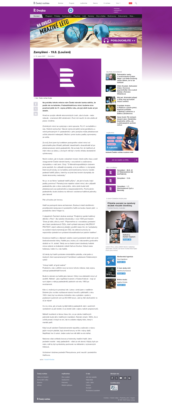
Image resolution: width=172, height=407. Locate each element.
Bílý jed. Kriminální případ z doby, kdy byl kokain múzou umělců (127, 99)
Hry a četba (100, 16)
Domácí (37, 16)
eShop (39, 385)
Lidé (84, 16)
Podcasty (65, 382)
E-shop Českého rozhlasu (116, 198)
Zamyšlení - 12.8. (123, 178)
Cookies (106, 398)
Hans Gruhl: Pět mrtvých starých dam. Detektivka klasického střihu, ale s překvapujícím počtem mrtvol (126, 121)
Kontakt (88, 388)
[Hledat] (136, 3)
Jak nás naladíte (91, 377)
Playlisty (77, 16)
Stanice (95, 3)
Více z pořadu (111, 167)
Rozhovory (112, 16)
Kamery (116, 12)
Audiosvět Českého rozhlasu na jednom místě (119, 152)
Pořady (57, 16)
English (133, 398)
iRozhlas (60, 3)
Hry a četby (110, 137)
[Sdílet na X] (36, 109)
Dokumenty (122, 16)
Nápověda (89, 380)
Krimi (118, 137)
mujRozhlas (83, 3)
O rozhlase (107, 3)
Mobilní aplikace (67, 385)
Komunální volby (42, 380)
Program (71, 3)
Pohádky (110, 141)
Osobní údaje (114, 398)
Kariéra (88, 385)
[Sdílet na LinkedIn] (36, 114)
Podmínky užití (124, 398)
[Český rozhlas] (41, 3)
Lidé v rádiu (90, 382)
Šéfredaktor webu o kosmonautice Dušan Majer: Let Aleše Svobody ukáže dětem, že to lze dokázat (127, 78)
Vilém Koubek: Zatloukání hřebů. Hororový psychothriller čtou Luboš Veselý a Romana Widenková (127, 90)
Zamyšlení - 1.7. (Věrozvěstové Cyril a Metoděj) (125, 188)
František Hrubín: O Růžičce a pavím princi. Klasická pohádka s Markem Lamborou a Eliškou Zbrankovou (127, 109)
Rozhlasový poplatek (93, 390)
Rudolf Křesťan (49, 359)
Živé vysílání (111, 144)
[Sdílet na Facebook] (36, 104)
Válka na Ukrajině (42, 377)
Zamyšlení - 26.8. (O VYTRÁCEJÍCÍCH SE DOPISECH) (125, 172)
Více (132, 16)
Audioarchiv (117, 10)
